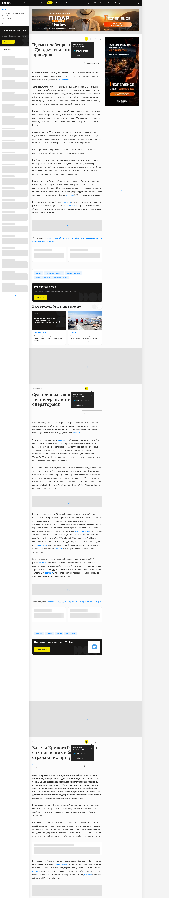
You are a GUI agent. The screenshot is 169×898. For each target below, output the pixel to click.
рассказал (94, 896)
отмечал (88, 857)
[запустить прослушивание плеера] (91, 39)
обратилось (63, 421)
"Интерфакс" (63, 79)
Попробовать (78, 55)
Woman (102, 3)
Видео (89, 3)
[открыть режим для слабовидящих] (86, 39)
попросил (42, 544)
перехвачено (50, 892)
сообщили (67, 886)
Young (117, 3)
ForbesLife (73, 314)
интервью (73, 205)
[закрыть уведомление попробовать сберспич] (91, 45)
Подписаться (40, 279)
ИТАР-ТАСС (77, 414)
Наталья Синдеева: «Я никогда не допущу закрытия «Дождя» (73, 583)
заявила (67, 202)
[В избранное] (63, 314)
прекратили (41, 526)
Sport (110, 3)
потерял (70, 195)
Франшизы (69, 3)
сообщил (49, 554)
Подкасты (80, 3)
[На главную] (6, 3)
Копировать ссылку (93, 63)
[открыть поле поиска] (138, 3)
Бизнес (72, 667)
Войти (131, 3)
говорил (36, 853)
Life (95, 3)
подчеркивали (60, 846)
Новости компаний (40, 314)
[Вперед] (106, 236)
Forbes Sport (38, 667)
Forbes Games (43, 3)
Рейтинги (59, 3)
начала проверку (82, 512)
